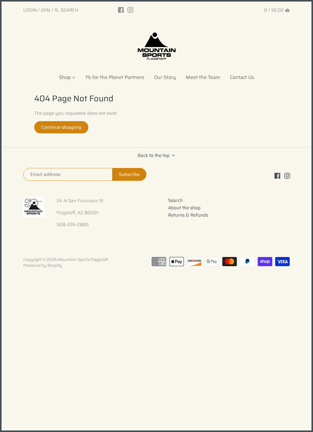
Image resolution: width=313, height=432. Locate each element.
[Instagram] (130, 10)
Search (175, 200)
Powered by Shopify (42, 265)
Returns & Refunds (188, 215)
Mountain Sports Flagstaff (83, 259)
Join (45, 10)
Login (30, 10)
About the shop (184, 207)
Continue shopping (61, 127)
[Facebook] (121, 10)
